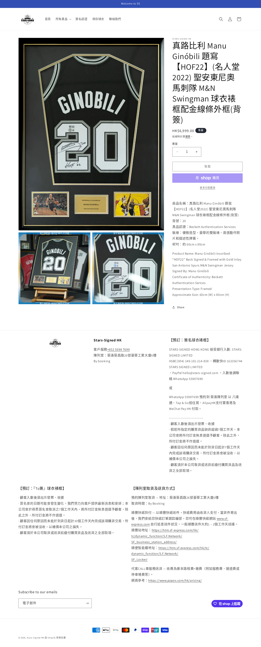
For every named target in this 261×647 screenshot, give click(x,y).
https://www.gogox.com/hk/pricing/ (175, 580)
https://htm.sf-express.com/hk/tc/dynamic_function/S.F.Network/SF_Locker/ (170, 554)
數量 (175, 143)
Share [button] (181, 307)
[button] (63, 19)
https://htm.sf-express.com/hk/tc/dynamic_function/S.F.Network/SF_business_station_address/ (165, 536)
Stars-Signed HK (35, 637)
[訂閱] (87, 603)
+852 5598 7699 (118, 349)
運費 (187, 136)
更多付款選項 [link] (207, 187)
